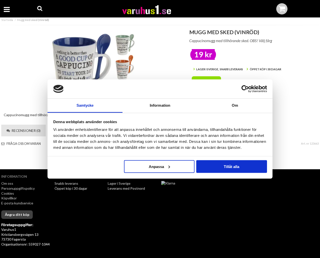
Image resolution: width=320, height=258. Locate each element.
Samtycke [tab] (85, 105)
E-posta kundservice (17, 203)
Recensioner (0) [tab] (25, 130)
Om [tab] (235, 105)
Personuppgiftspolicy (18, 188)
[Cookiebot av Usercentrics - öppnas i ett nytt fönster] (245, 89)
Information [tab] (160, 105)
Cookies (7, 193)
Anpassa (156, 166)
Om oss (7, 183)
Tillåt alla (231, 166)
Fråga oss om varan (23, 144)
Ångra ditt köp (17, 214)
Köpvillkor (9, 198)
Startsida (7, 19)
